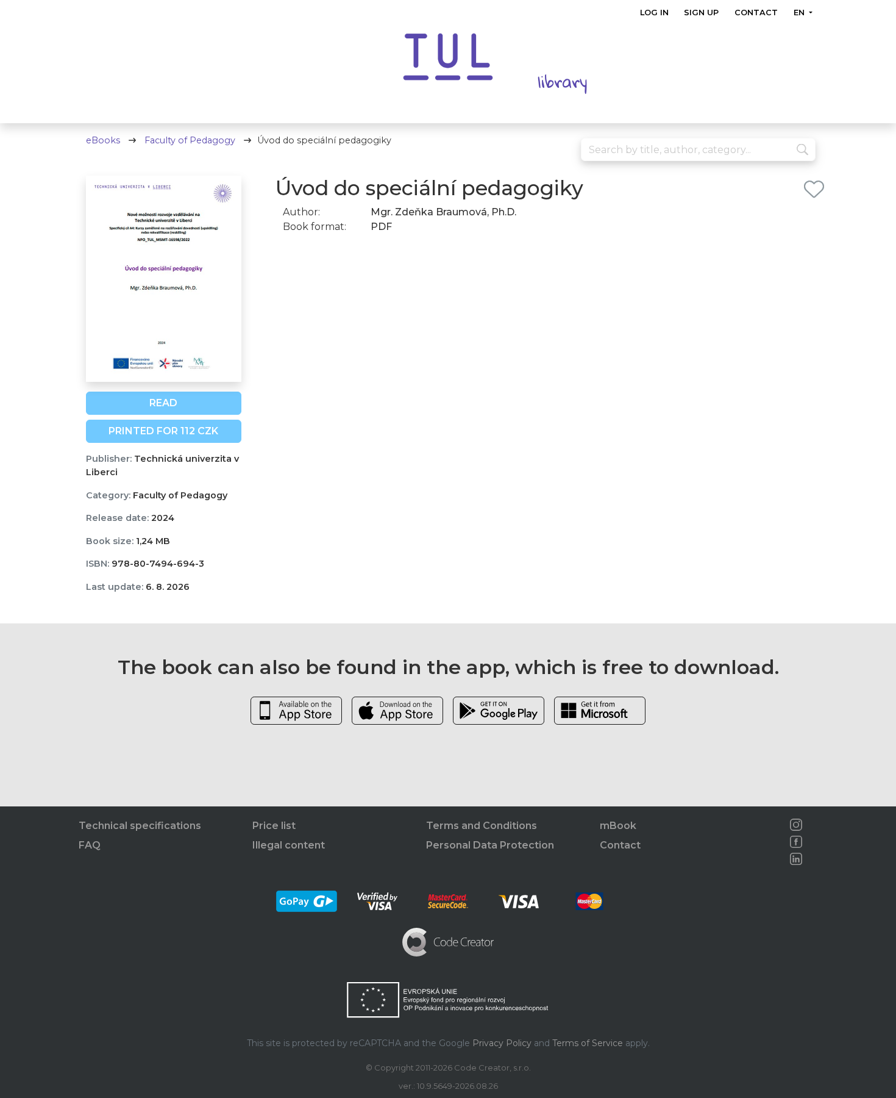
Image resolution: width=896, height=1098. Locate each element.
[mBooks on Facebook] (796, 842)
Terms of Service (587, 1043)
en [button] (799, 12)
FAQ (90, 845)
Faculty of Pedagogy (189, 140)
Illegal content (288, 845)
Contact (756, 12)
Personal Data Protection (490, 845)
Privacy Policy (502, 1043)
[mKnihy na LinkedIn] (796, 859)
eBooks (103, 140)
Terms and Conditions (481, 825)
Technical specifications (140, 825)
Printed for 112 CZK (163, 431)
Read (163, 403)
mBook (618, 825)
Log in (654, 12)
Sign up (701, 12)
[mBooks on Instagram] (796, 825)
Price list (274, 825)
